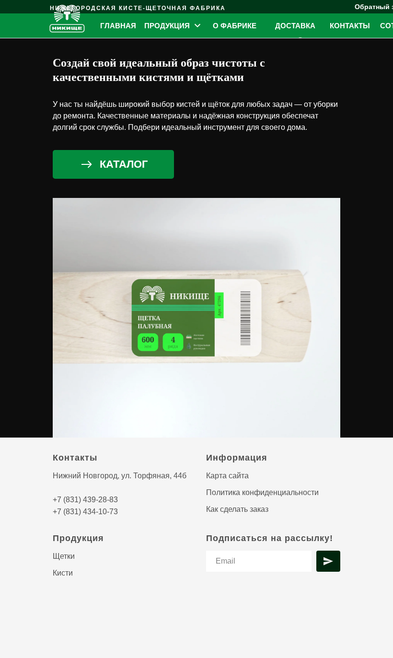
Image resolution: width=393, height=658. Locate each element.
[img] (67, 19)
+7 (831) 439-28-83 (85, 500)
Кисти (63, 573)
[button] (173, 25)
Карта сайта (227, 476)
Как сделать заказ (237, 509)
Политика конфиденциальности (262, 492)
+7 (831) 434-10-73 (85, 512)
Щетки (64, 556)
